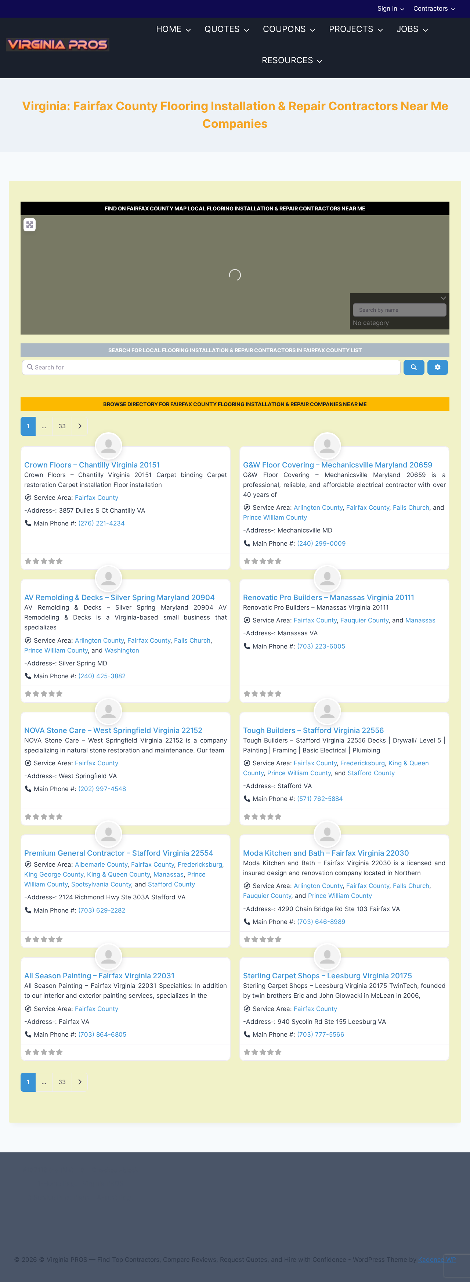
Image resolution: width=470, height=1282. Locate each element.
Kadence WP (437, 1259)
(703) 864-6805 (102, 1034)
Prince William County (275, 517)
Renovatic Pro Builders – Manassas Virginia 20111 (328, 597)
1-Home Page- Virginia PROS (80, 1183)
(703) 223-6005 (321, 646)
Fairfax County (96, 497)
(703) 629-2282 (101, 910)
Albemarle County (101, 864)
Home (168, 29)
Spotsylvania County (101, 884)
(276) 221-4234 (101, 523)
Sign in (387, 8)
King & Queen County (118, 874)
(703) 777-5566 (320, 1034)
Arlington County (318, 507)
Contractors (430, 8)
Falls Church (411, 507)
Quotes (222, 29)
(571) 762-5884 (320, 798)
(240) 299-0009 (321, 543)
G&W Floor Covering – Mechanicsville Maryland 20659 (338, 465)
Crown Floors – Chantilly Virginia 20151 (92, 465)
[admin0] (125, 446)
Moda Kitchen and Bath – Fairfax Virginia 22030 (326, 853)
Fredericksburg (362, 763)
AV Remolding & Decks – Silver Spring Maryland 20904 (119, 597)
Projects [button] (351, 29)
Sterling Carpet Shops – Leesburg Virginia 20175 (327, 975)
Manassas (420, 620)
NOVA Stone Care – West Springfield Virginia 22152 (113, 730)
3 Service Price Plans (59, 1197)
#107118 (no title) (48, 1170)
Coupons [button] (284, 29)
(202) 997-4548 (102, 788)
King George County (53, 874)
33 (62, 426)
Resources (287, 60)
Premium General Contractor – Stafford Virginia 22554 (118, 853)
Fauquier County (364, 620)
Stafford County (371, 773)
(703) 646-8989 (321, 921)
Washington (122, 650)
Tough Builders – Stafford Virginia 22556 (313, 730)
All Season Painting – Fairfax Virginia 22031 (99, 975)
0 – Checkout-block (109, 1170)
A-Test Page (115, 1197)
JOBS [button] (408, 29)
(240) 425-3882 (102, 676)
